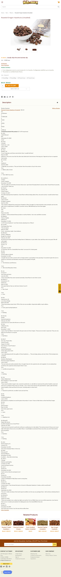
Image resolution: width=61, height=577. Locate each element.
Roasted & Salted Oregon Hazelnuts (18, 529)
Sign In (17, 557)
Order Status (18, 553)
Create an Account (20, 558)
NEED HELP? (6, 563)
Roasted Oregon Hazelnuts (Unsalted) (10, 110)
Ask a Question (5, 65)
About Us (48, 553)
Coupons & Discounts (35, 555)
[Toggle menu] (2, 2)
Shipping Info (33, 553)
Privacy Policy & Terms (51, 555)
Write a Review (56, 108)
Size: (5, 75)
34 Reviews (4, 63)
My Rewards (18, 555)
